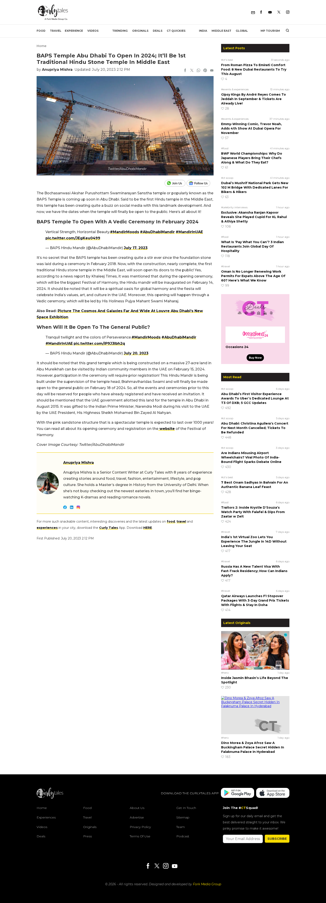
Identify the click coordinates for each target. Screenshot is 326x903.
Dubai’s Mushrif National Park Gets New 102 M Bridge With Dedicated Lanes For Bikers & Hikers (254, 187)
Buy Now (255, 357)
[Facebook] (261, 12)
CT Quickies (176, 30)
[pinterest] (205, 71)
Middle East (221, 30)
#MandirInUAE (189, 232)
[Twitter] (279, 12)
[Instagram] (287, 12)
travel (181, 521)
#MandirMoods (124, 232)
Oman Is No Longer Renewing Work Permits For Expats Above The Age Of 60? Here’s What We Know (253, 276)
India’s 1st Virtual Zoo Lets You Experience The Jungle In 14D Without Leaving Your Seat (254, 541)
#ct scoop (227, 177)
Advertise (137, 817)
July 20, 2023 (136, 353)
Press (87, 836)
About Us (137, 808)
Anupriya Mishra (57, 69)
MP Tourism (270, 30)
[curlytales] (50, 798)
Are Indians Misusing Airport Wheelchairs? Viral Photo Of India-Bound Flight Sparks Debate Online (251, 457)
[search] (285, 31)
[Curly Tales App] (237, 793)
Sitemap (182, 817)
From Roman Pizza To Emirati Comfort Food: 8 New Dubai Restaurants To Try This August (253, 69)
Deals (157, 30)
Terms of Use (140, 836)
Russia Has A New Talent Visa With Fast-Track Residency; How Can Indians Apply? (254, 571)
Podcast (182, 836)
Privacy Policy (140, 827)
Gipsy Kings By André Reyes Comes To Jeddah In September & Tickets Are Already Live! (253, 98)
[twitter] (192, 71)
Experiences (46, 817)
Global (242, 30)
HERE (147, 528)
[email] (212, 71)
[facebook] (185, 71)
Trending (120, 30)
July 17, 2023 (135, 248)
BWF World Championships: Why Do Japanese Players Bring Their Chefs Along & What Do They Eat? (251, 157)
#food (224, 148)
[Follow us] (200, 183)
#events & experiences (235, 89)
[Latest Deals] (255, 321)
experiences (47, 528)
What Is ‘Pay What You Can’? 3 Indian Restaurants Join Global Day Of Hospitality (252, 246)
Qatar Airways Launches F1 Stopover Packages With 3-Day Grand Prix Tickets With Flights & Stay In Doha (255, 600)
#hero (225, 672)
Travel (55, 30)
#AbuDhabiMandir (157, 232)
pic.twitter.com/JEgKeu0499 (72, 238)
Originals (140, 30)
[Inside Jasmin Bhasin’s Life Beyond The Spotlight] (255, 650)
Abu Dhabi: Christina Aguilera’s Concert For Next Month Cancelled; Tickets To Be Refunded (254, 427)
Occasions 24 (237, 347)
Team (180, 827)
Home (41, 46)
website (166, 429)
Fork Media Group (207, 884)
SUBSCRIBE (277, 839)
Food (41, 30)
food (171, 521)
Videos (92, 30)
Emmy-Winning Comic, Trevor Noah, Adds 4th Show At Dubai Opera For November (251, 128)
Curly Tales (108, 528)
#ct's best (227, 59)
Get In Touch (186, 808)
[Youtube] (270, 12)
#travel (225, 266)
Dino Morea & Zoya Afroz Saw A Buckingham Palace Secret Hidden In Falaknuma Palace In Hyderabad (252, 747)
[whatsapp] (198, 71)
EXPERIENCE (74, 30)
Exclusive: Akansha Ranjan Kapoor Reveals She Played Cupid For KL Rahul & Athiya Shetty (254, 217)
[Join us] (176, 183)
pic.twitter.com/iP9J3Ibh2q (99, 343)
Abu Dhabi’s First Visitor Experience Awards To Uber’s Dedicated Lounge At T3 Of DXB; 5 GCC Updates (255, 398)
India (203, 30)
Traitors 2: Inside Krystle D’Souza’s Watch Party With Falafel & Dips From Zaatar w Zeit (253, 512)
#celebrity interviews (234, 207)
